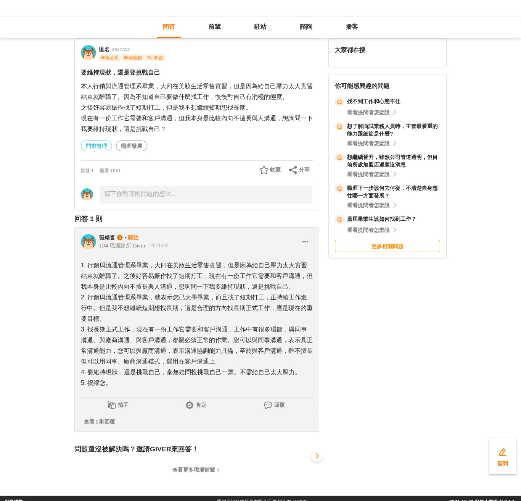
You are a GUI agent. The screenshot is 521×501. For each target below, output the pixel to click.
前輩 (215, 26)
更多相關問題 (387, 246)
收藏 (275, 169)
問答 (169, 26)
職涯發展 (131, 146)
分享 (304, 169)
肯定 (201, 405)
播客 (352, 26)
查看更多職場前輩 (193, 470)
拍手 (123, 405)
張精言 (107, 237)
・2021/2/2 (157, 245)
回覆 (279, 405)
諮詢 (306, 26)
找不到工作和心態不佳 (373, 101)
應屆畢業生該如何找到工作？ (381, 219)
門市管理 (96, 146)
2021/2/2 (121, 49)
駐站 (260, 26)
